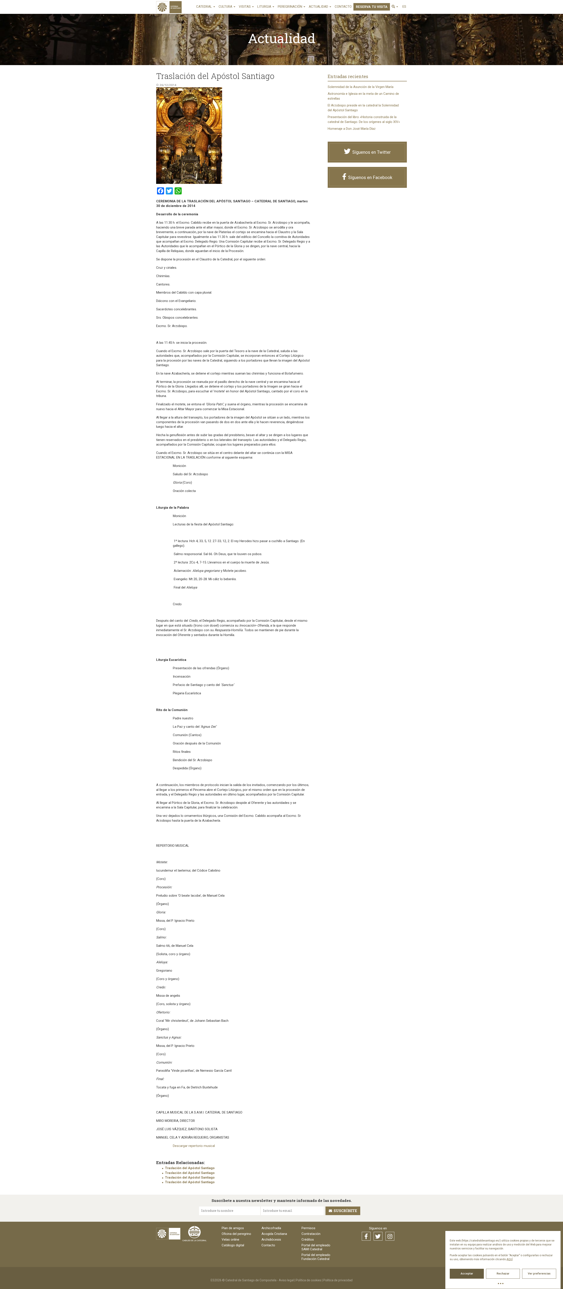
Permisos (308, 1228)
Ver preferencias (539, 1273)
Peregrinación (290, 7)
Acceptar (467, 1273)
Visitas (245, 7)
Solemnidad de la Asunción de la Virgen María (360, 87)
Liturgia (264, 7)
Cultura (226, 7)
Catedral (204, 7)
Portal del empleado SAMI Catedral (316, 1247)
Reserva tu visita (372, 7)
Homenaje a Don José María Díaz (352, 129)
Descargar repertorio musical (194, 1146)
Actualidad (319, 7)
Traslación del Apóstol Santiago (190, 1168)
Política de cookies (308, 1280)
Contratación (311, 1234)
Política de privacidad (338, 1280)
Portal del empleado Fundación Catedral (316, 1257)
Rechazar (503, 1273)
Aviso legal (286, 1280)
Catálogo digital (233, 1245)
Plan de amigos (233, 1228)
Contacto (343, 7)
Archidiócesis (271, 1239)
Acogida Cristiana (274, 1234)
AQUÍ (509, 1259)
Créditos (308, 1239)
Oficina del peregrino (236, 1234)
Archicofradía (271, 1228)
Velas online (230, 1239)
